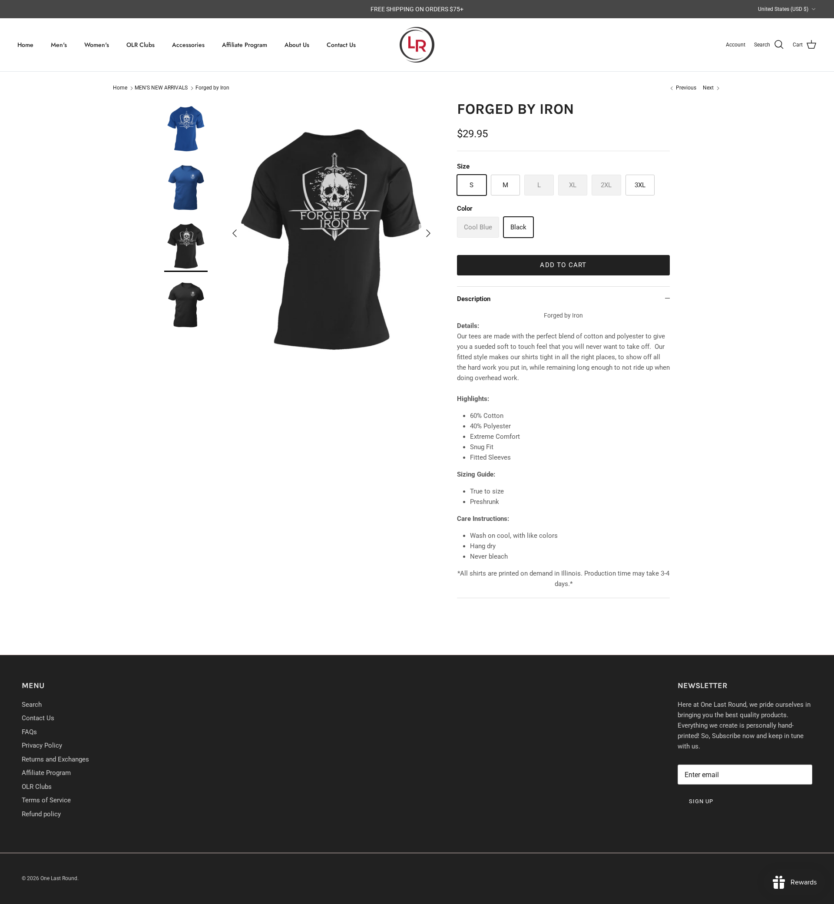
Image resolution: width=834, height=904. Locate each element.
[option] (331, 233)
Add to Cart (563, 265)
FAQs (29, 732)
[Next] (428, 233)
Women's (96, 44)
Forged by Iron (212, 88)
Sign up (701, 801)
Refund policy (41, 814)
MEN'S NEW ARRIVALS (161, 88)
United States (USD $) (783, 9)
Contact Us (341, 44)
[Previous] (234, 233)
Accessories (188, 44)
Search (32, 705)
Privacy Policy (42, 745)
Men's (59, 44)
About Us (297, 44)
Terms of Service (46, 800)
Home (25, 44)
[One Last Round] (417, 45)
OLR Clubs (140, 44)
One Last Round (58, 878)
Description (473, 299)
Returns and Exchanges (55, 759)
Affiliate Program (244, 44)
